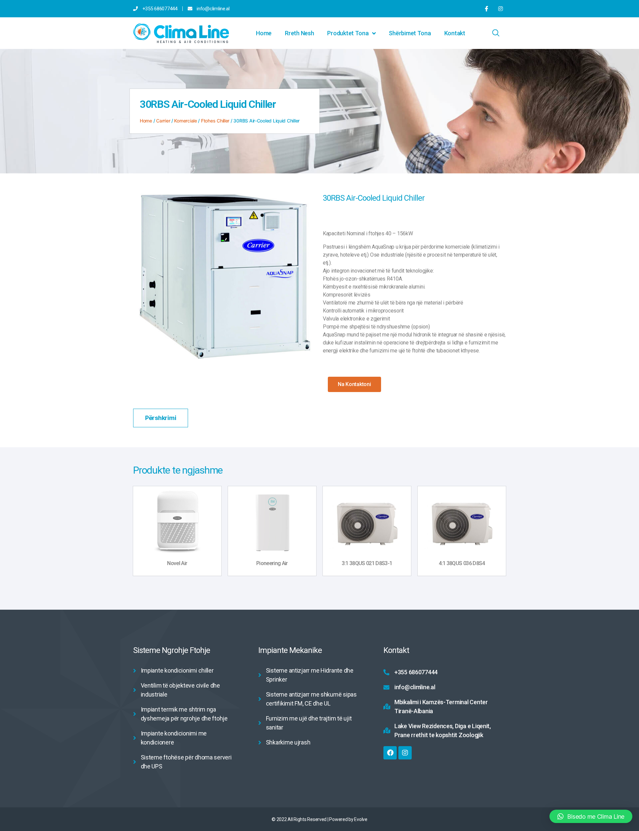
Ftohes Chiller (215, 120)
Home (264, 33)
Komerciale (185, 120)
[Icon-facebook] (486, 8)
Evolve (360, 819)
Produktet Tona (347, 33)
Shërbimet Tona (410, 33)
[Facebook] (390, 752)
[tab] (160, 418)
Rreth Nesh (299, 33)
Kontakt (454, 33)
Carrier (163, 120)
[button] (354, 384)
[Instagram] (500, 8)
